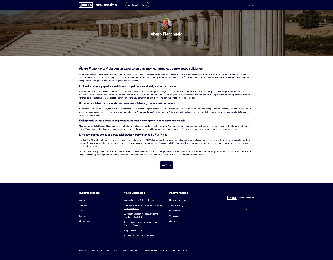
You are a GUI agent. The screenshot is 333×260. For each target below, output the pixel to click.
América (83, 205)
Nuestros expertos (177, 200)
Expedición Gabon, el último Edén (139, 235)
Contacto (173, 221)
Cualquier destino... (139, 5)
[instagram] (246, 210)
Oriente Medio (85, 221)
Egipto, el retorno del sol (135, 230)
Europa (82, 216)
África (82, 200)
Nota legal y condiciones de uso (155, 250)
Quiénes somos (176, 210)
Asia (81, 210)
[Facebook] (252, 210)
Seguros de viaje (176, 205)
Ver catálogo (175, 216)
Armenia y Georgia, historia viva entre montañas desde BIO (141, 215)
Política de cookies (179, 250)
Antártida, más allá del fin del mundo (140, 200)
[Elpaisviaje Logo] (98, 5)
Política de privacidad (130, 250)
